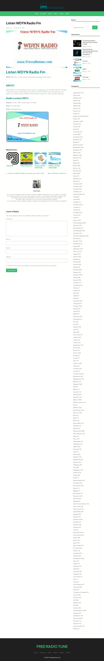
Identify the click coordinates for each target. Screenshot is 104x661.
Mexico (75, 400)
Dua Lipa (76, 238)
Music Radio (77, 423)
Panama (75, 462)
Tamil (74, 569)
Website (8, 257)
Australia (76, 132)
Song (74, 530)
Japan (75, 340)
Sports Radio (77, 545)
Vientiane (76, 621)
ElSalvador (76, 249)
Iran (74, 322)
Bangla (75, 142)
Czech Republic (78, 223)
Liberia (75, 366)
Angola (75, 113)
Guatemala (76, 285)
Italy (74, 332)
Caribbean (76, 191)
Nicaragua (76, 444)
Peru (74, 467)
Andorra (75, 111)
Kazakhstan (77, 345)
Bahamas (76, 139)
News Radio (77, 441)
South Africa (77, 532)
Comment (9, 219)
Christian (40, 77)
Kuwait (75, 355)
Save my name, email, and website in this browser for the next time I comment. (32, 265)
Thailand (76, 574)
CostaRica (76, 212)
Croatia (75, 215)
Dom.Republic (77, 230)
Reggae (75, 491)
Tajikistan (76, 566)
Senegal (75, 514)
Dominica (76, 233)
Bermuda (76, 158)
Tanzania (76, 571)
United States (77, 610)
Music (75, 418)
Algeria (75, 106)
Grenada (75, 283)
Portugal (76, 483)
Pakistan (76, 457)
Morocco (76, 413)
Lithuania (76, 368)
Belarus (75, 152)
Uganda (75, 603)
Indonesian (76, 319)
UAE (74, 600)
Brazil (75, 173)
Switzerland (77, 558)
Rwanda (75, 501)
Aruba (75, 129)
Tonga (75, 582)
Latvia (75, 358)
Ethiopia (75, 259)
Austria (75, 134)
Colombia (76, 204)
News (75, 436)
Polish (75, 478)
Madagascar (77, 379)
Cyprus (75, 220)
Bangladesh (77, 147)
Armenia (75, 124)
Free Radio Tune (52, 646)
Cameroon (76, 186)
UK (74, 605)
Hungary (76, 306)
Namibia (75, 426)
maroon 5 (76, 392)
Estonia (75, 256)
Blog (74, 160)
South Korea (77, 535)
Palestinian (76, 459)
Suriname (76, 553)
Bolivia (75, 165)
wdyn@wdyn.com (15, 109)
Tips (74, 579)
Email (8, 248)
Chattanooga (41, 90)
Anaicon (75, 108)
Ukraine (75, 608)
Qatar (75, 488)
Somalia (75, 527)
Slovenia (75, 524)
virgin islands (77, 626)
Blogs (75, 163)
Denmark (76, 225)
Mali (74, 387)
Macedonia (76, 376)
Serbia (75, 517)
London (75, 371)
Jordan (75, 342)
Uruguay (76, 613)
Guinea (75, 288)
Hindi (74, 298)
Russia (75, 498)
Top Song (76, 587)
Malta (75, 389)
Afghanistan (77, 93)
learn (74, 361)
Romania (76, 496)
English (75, 254)
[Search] (95, 27)
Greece (75, 280)
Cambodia (76, 184)
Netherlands (77, 431)
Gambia (75, 267)
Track (75, 590)
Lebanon (76, 363)
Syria (74, 561)
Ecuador (75, 241)
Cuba (75, 217)
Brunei (75, 176)
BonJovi (75, 168)
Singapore (76, 519)
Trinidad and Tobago (79, 592)
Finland (75, 262)
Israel (75, 329)
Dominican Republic (79, 236)
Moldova (76, 407)
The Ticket (85, 77)
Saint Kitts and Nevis (79, 504)
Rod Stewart (77, 493)
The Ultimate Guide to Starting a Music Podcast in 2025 (90, 42)
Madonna (76, 381)
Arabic (75, 119)
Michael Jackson (78, 402)
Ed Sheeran (76, 243)
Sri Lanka (76, 548)
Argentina (76, 121)
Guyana (75, 290)
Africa (75, 95)
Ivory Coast (76, 335)
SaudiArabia (77, 511)
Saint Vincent (77, 509)
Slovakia (75, 522)
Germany (76, 275)
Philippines (76, 470)
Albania (75, 103)
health (75, 296)
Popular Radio (77, 480)
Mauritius (76, 397)
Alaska (75, 100)
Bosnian (75, 171)
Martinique (76, 394)
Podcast (75, 472)
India (74, 311)
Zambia (75, 629)
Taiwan (75, 563)
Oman (75, 452)
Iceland (75, 309)
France (75, 264)
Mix (74, 405)
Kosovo (75, 353)
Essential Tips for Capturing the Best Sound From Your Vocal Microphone (90, 51)
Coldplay (76, 202)
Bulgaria (75, 178)
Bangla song (77, 145)
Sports (75, 540)
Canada (75, 189)
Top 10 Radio (77, 584)
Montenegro (77, 410)
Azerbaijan (76, 137)
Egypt (75, 246)
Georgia (75, 272)
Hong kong (76, 303)
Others (75, 454)
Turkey (75, 597)
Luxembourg (77, 374)
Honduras (76, 301)
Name (8, 239)
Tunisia (75, 595)
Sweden (75, 556)
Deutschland (77, 228)
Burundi (75, 181)
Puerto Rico (76, 485)
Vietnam (75, 623)
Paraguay (76, 465)
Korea (75, 350)
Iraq (74, 324)
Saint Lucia (76, 506)
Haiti (74, 293)
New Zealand (77, 433)
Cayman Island (77, 194)
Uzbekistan (76, 616)
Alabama (76, 98)
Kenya (75, 348)
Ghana (75, 277)
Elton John (76, 251)
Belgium (75, 155)
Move (75, 415)
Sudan (75, 550)
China (75, 199)
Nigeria (75, 446)
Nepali (75, 428)
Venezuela (76, 618)
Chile (74, 197)
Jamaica (75, 337)
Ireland (75, 327)
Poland (75, 475)
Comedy (75, 207)
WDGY (84, 69)
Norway (75, 449)
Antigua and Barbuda (79, 116)
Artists (75, 126)
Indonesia (76, 316)
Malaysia (76, 384)
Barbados (76, 150)
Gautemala (76, 269)
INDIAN (75, 314)
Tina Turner (76, 577)
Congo (75, 210)
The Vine (85, 61)
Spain (75, 537)
